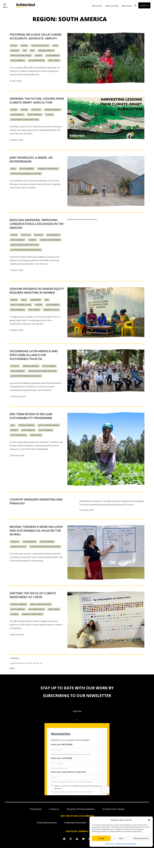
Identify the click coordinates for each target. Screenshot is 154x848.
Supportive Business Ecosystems (26, 173)
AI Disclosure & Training (113, 809)
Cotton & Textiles (40, 45)
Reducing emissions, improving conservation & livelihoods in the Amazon (37, 224)
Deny (121, 838)
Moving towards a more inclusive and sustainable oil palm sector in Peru (36, 530)
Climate (49, 114)
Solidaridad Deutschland (75, 822)
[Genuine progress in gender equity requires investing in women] (105, 312)
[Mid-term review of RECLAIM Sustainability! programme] (105, 449)
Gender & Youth (51, 310)
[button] (149, 820)
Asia (32, 50)
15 (31, 663)
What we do (127, 6)
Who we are (97, 6)
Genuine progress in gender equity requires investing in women (37, 290)
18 (37, 663)
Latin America (52, 55)
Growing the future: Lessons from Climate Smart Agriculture (37, 100)
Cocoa (14, 45)
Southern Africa (36, 60)
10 (21, 663)
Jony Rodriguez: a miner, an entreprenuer (31, 159)
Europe (38, 55)
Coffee (24, 45)
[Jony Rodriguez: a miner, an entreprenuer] (105, 181)
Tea (24, 50)
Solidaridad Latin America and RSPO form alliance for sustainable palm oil (34, 355)
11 (23, 663)
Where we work (111, 6)
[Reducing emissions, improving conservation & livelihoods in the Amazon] (105, 247)
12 (25, 663)
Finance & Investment (48, 169)
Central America (46, 50)
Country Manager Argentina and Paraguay (36, 501)
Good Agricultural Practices (24, 119)
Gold (55, 45)
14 (29, 663)
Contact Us (144, 5)
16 (33, 663)
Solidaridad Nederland (47, 822)
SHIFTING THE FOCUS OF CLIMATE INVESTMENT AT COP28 (33, 595)
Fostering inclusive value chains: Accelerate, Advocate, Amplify (36, 36)
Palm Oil (15, 50)
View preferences (141, 838)
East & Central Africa (21, 55)
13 (27, 663)
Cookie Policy (109, 844)
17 (35, 663)
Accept (101, 838)
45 (41, 663)
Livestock (36, 110)
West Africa (53, 60)
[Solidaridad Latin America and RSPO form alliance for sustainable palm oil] (105, 370)
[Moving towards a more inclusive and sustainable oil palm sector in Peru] (105, 552)
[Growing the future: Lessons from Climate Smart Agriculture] (105, 118)
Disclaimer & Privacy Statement (125, 844)
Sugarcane (36, 300)
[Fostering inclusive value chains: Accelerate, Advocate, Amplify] (105, 58)
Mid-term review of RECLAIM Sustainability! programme (31, 416)
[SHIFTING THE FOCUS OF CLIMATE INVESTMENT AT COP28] (105, 620)
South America (17, 60)
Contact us (54, 809)
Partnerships (36, 809)
